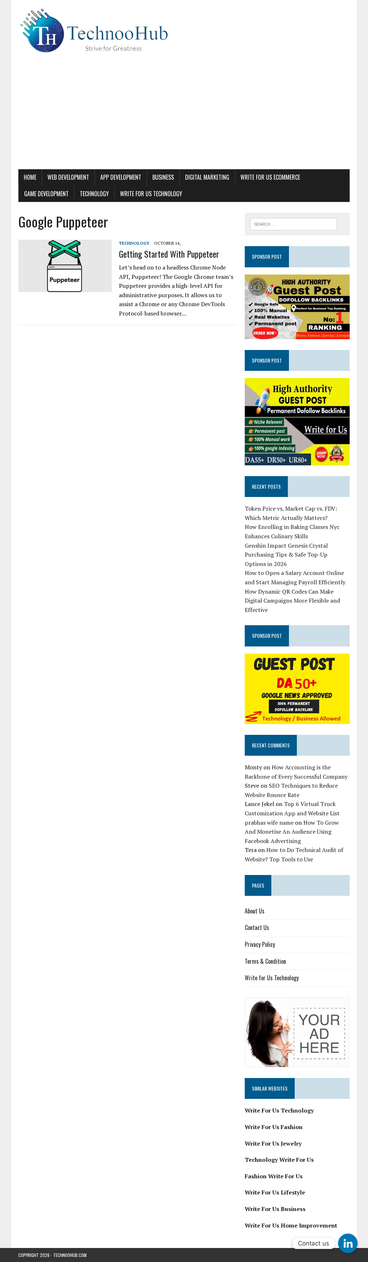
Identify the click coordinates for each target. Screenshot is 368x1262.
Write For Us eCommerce (270, 177)
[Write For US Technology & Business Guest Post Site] (184, 30)
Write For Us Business (275, 1209)
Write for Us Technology (151, 193)
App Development (120, 177)
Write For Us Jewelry (273, 1143)
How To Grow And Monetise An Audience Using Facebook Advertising (292, 832)
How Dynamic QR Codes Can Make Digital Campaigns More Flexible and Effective (292, 601)
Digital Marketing (207, 177)
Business (163, 177)
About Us (254, 911)
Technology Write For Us (279, 1160)
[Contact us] (348, 1243)
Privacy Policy (260, 944)
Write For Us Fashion (274, 1127)
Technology (94, 193)
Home (30, 177)
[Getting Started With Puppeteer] (65, 287)
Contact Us (257, 927)
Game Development (46, 193)
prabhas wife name (269, 822)
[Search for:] (293, 223)
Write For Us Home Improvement (291, 1225)
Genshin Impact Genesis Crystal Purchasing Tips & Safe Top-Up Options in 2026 (286, 555)
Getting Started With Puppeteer (169, 253)
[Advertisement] (184, 115)
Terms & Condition (265, 961)
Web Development (68, 177)
